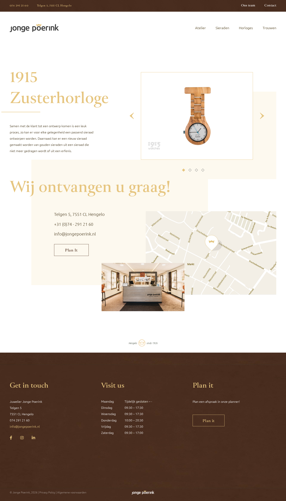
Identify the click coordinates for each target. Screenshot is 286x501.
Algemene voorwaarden (71, 492)
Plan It (71, 250)
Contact (270, 5)
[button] (183, 170)
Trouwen (269, 28)
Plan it (209, 421)
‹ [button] (131, 116)
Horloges (246, 28)
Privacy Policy (47, 492)
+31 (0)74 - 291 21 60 (73, 224)
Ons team (248, 5)
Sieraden (222, 28)
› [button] (262, 116)
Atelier (200, 28)
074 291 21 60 (19, 6)
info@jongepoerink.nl (75, 233)
